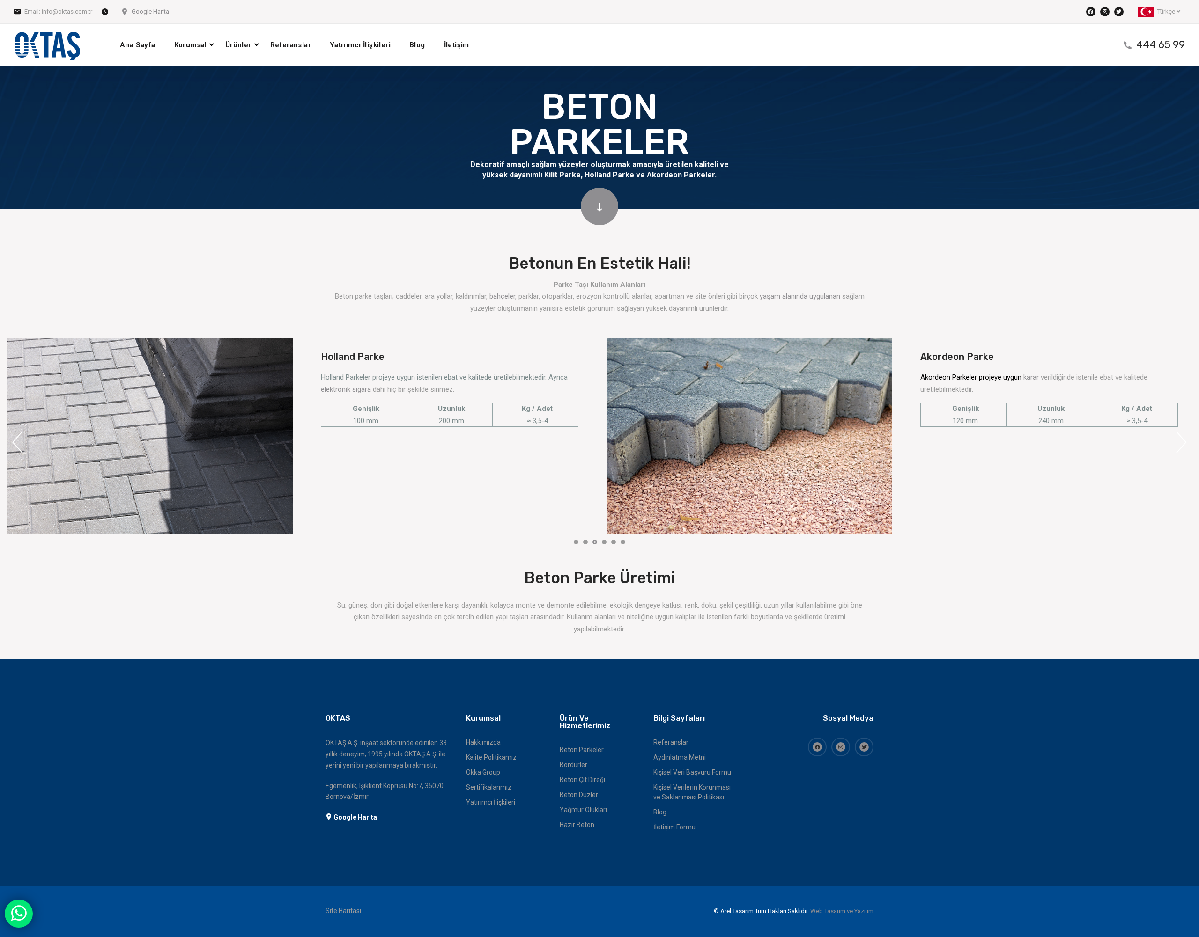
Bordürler (573, 765)
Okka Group (483, 772)
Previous (17, 442)
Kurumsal (190, 45)
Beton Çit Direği (582, 779)
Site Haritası (343, 911)
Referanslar (290, 45)
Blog (417, 45)
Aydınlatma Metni (679, 757)
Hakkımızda (483, 742)
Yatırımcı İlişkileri (360, 45)
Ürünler (238, 45)
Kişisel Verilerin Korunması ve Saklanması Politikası (692, 792)
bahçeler (502, 296)
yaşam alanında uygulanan (800, 296)
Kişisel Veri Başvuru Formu (692, 772)
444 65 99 (1160, 45)
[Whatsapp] (19, 914)
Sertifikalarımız (488, 787)
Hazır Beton (577, 824)
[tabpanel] (150, 435)
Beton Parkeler (582, 750)
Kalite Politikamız (491, 757)
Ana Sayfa (137, 45)
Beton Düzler (579, 794)
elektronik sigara (346, 389)
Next (1181, 442)
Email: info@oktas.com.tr (58, 11)
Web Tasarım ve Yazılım (841, 911)
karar (1031, 377)
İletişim (456, 45)
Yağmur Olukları (583, 809)
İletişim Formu (674, 827)
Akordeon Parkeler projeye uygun (971, 377)
